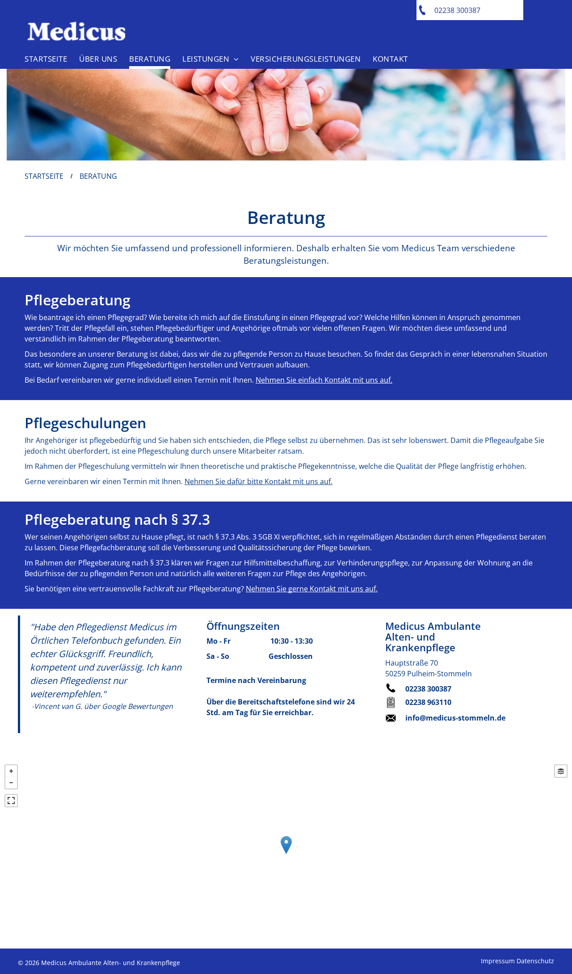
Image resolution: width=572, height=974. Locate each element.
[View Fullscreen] (11, 800)
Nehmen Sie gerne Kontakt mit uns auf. (312, 589)
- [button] (11, 782)
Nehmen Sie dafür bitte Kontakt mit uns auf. (258, 481)
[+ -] (286, 854)
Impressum (498, 961)
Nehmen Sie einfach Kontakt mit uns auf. (324, 380)
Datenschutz (535, 961)
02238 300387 (428, 689)
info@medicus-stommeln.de (455, 718)
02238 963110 (428, 702)
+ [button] (11, 771)
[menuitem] (45, 57)
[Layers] (561, 771)
